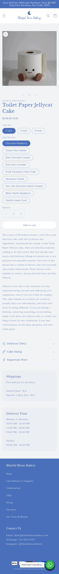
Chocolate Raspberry (16, 143)
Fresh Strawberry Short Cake (21, 172)
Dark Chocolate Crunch (18, 157)
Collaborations (13, 488)
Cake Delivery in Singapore (20, 481)
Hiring (9, 502)
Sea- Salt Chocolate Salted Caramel (24, 186)
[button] (3, 15)
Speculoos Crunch (15, 179)
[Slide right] (36, 94)
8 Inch (38, 131)
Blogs (9, 474)
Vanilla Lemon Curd (16, 200)
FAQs (9, 495)
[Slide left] (22, 94)
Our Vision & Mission (17, 517)
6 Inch (23, 131)
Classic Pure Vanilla (16, 150)
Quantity (6, 207)
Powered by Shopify (39, 569)
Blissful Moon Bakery (25, 569)
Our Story (11, 510)
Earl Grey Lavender (16, 164)
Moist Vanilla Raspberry (18, 193)
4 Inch (9, 131)
